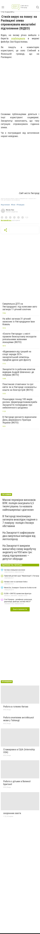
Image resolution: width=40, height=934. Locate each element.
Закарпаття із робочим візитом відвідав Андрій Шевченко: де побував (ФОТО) (18, 372)
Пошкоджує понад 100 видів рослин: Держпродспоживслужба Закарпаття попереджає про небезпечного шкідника (19, 403)
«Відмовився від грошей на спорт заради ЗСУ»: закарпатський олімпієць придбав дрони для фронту (16, 355)
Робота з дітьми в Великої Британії (16, 783)
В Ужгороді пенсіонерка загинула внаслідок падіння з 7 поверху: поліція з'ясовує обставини (19, 521)
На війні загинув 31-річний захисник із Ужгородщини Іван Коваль (18, 321)
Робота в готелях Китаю (15, 706)
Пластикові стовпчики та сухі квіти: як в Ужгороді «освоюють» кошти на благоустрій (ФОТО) (19, 387)
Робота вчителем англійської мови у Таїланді (18, 719)
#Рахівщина (20, 205)
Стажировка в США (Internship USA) (19, 751)
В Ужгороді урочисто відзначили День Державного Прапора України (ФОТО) (19, 420)
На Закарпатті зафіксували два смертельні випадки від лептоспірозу (18, 536)
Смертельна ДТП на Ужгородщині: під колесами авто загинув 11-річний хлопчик (19, 306)
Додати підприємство (20, 609)
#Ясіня (13, 205)
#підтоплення (5, 205)
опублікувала (18, 38)
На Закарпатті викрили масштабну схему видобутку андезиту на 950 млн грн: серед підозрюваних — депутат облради (19, 552)
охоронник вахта (12, 813)
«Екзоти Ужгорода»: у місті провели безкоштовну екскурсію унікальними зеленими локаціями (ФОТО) (19, 338)
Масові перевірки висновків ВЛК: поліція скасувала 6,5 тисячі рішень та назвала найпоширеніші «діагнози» (19, 504)
